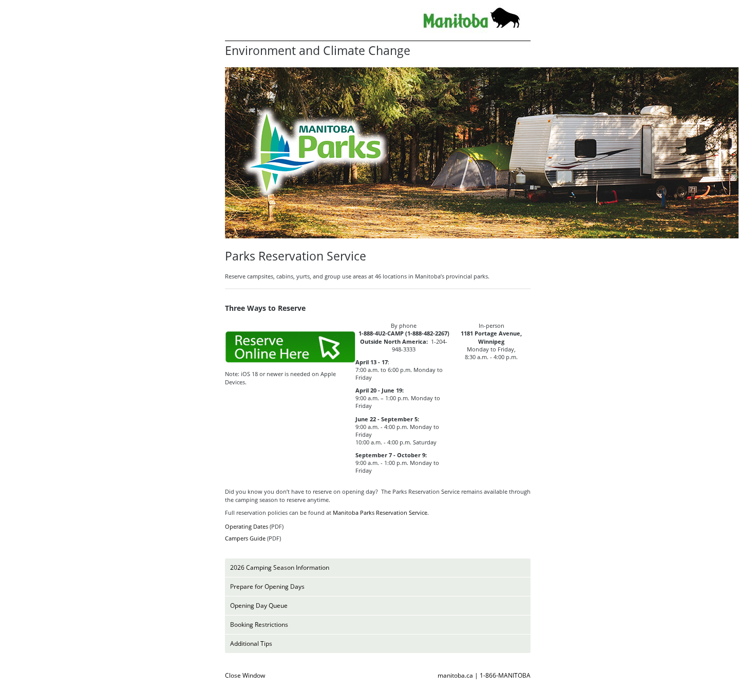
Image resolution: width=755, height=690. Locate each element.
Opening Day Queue (259, 605)
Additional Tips (251, 643)
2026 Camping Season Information (279, 567)
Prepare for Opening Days (267, 586)
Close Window (245, 675)
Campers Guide (245, 538)
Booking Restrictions (259, 624)
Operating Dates (246, 526)
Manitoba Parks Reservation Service (380, 512)
